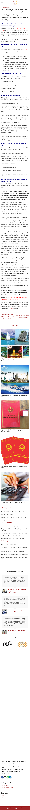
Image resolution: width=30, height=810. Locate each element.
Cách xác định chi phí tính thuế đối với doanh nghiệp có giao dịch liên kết (7, 316)
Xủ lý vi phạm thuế (5, 508)
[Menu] (2, 2)
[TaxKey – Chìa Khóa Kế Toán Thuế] (15, 2)
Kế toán (4, 797)
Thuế (3, 799)
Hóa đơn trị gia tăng (6, 541)
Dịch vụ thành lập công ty (7, 787)
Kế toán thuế (11, 308)
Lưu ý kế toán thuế (5, 7)
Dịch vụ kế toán (5, 785)
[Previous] (1, 697)
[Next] (29, 697)
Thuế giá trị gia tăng (6, 522)
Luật (3, 795)
